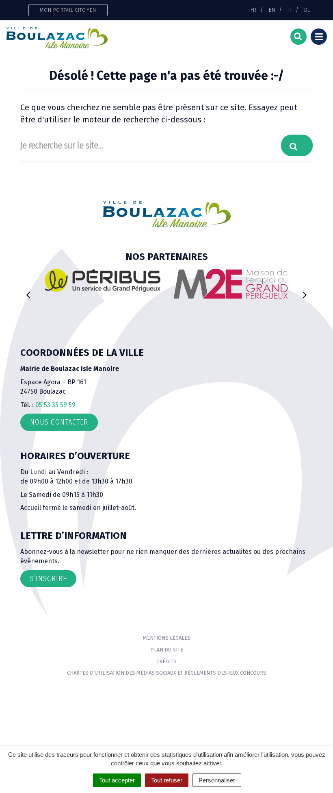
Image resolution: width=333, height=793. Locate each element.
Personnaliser (217, 780)
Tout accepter (117, 780)
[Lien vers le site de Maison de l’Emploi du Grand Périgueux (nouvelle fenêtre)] (230, 283)
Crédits (166, 661)
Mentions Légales (166, 638)
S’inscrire (48, 578)
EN (272, 9)
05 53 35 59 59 (55, 405)
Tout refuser (166, 780)
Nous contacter (59, 422)
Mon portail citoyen (68, 10)
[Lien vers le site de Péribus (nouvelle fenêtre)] (102, 280)
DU (307, 9)
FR (253, 9)
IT (290, 9)
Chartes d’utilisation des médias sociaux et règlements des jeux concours (166, 673)
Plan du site (166, 650)
